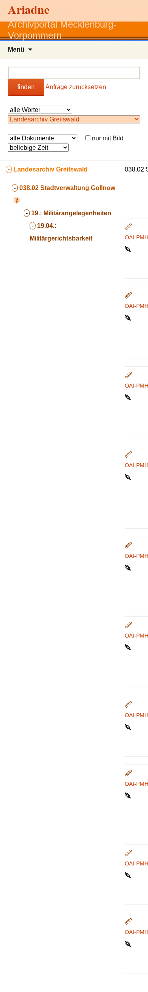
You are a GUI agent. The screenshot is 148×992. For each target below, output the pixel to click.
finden (26, 87)
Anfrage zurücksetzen (75, 87)
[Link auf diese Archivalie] (128, 248)
